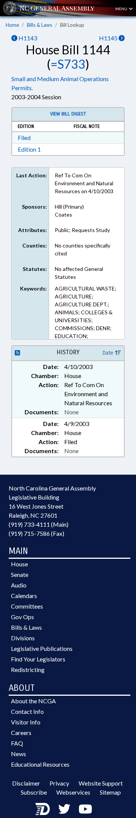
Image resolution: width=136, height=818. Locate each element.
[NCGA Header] (57, 8)
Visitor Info (25, 722)
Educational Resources (40, 764)
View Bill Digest (68, 114)
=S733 (68, 64)
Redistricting (28, 669)
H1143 (27, 38)
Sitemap (110, 792)
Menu (121, 8)
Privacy (59, 783)
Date (109, 353)
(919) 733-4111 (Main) (38, 524)
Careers (21, 732)
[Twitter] (64, 808)
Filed (24, 137)
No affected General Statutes (79, 273)
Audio (18, 585)
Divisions (23, 637)
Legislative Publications (42, 648)
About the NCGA (33, 700)
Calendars (24, 595)
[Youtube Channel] (85, 808)
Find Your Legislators (38, 659)
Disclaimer (26, 783)
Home (12, 25)
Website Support (101, 783)
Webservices (73, 792)
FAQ (17, 743)
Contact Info (27, 711)
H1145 (109, 38)
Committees (27, 606)
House (19, 563)
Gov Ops (22, 616)
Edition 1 (29, 149)
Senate (19, 574)
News (18, 753)
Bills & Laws (39, 25)
